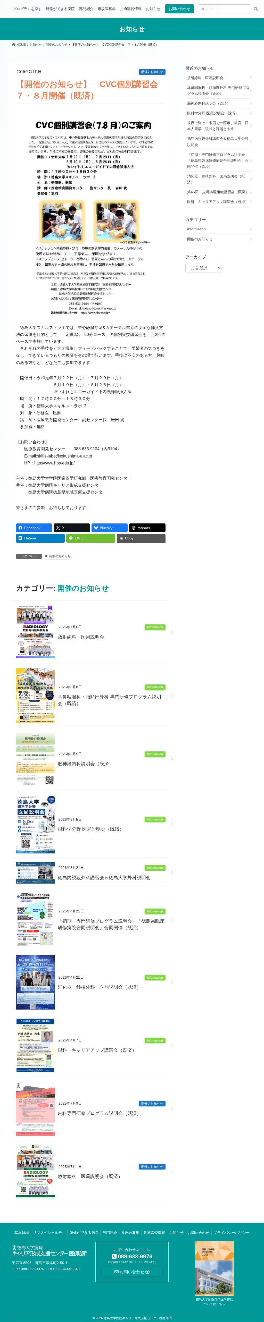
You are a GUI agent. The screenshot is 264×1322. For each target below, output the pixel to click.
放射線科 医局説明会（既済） (90, 1176)
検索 (255, 8)
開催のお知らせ (152, 72)
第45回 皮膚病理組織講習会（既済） (218, 192)
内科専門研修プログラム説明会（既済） (99, 1113)
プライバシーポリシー (231, 1233)
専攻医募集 (130, 1233)
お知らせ (176, 1233)
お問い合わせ (179, 9)
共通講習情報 (154, 1233)
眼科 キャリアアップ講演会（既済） (97, 1050)
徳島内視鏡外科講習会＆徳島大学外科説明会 (104, 877)
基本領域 (21, 1233)
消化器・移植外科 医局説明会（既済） (99, 987)
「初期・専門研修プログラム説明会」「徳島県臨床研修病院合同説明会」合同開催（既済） (111, 924)
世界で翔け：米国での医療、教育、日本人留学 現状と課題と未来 (218, 126)
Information (155, 627)
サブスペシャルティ (49, 1233)
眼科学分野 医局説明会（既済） (91, 829)
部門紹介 (110, 1233)
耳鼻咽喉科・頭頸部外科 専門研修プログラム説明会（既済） (109, 700)
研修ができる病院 (84, 1233)
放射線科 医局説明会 (81, 637)
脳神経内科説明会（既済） (85, 763)
